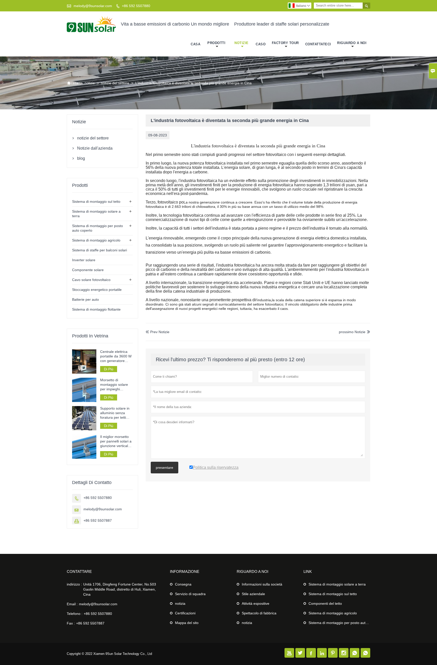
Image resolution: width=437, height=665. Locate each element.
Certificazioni (185, 613)
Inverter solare (83, 260)
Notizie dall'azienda (95, 148)
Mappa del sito (187, 623)
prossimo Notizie (352, 332)
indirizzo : (74, 584)
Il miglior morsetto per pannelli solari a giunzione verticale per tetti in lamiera (116, 441)
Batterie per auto (85, 299)
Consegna (183, 584)
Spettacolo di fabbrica (259, 613)
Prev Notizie (157, 332)
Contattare (79, 571)
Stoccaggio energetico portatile (97, 290)
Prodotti (216, 43)
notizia (180, 603)
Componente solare (88, 270)
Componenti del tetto (325, 603)
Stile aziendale (253, 594)
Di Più (108, 369)
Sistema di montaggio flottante (96, 309)
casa (195, 44)
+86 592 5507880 (136, 6)
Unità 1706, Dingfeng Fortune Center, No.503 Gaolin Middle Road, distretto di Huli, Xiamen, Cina (119, 589)
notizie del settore (115, 83)
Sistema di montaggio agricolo (96, 240)
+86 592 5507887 (97, 520)
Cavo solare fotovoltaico (91, 280)
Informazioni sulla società (262, 584)
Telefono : (74, 614)
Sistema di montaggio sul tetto (96, 201)
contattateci (318, 44)
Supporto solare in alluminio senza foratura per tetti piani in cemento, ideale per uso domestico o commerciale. (114, 413)
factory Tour (285, 43)
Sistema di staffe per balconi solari (99, 250)
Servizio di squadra (190, 594)
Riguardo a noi (351, 43)
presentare (164, 468)
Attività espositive (255, 603)
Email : (72, 604)
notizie (241, 43)
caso (261, 44)
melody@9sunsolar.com (93, 6)
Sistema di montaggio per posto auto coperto (345, 623)
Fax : (71, 623)
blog (81, 158)
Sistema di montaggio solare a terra (337, 584)
